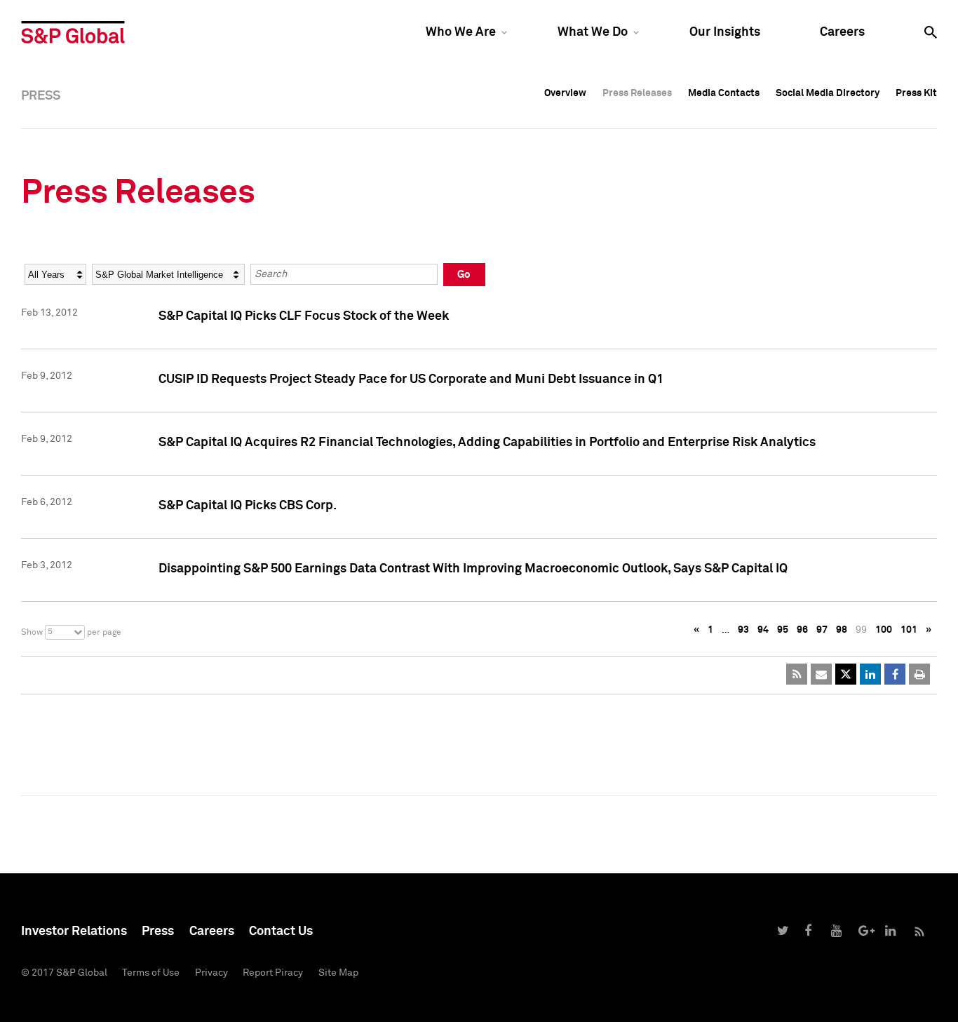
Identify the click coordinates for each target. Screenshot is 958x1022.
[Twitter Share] (845, 674)
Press (158, 931)
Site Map (338, 973)
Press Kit (916, 93)
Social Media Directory (827, 93)
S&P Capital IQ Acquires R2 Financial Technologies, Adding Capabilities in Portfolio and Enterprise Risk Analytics (487, 442)
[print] (919, 674)
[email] (821, 674)
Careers (842, 32)
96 (802, 630)
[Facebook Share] (894, 674)
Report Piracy (273, 973)
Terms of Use (151, 973)
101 (908, 630)
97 (822, 630)
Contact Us (281, 931)
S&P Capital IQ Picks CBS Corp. (247, 505)
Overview (565, 93)
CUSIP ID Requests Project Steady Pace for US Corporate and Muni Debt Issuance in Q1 (410, 379)
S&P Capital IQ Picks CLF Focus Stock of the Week (303, 316)
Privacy (211, 973)
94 (763, 630)
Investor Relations (74, 931)
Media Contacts (724, 93)
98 (841, 630)
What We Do (593, 32)
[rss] (796, 674)
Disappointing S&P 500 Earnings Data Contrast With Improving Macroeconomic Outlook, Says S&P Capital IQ (473, 569)
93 (743, 630)
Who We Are (461, 32)
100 (883, 630)
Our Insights (724, 32)
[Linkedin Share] (870, 674)
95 (782, 630)
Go (464, 274)
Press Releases (637, 93)
